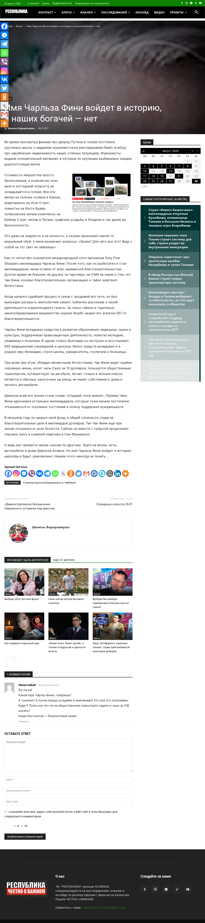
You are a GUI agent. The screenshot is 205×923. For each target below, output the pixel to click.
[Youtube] (200, 3)
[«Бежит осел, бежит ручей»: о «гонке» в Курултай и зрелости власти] (68, 626)
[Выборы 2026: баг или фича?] (24, 582)
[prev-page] (6, 659)
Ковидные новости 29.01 (115, 504)
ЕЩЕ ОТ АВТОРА (63, 560)
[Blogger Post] (109, 473)
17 (144, 176)
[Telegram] (191, 3)
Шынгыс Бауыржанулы (21, 128)
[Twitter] (78, 473)
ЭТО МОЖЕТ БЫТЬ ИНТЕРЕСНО (27, 560)
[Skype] (102, 473)
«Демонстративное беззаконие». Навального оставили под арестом (29, 506)
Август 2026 (171, 151)
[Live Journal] (62, 473)
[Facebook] (182, 3)
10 (144, 171)
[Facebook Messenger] (23, 473)
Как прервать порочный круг (21, 643)
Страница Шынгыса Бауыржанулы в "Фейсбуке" (49, 482)
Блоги (19, 26)
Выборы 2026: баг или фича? (21, 599)
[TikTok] (195, 3)
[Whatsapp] (55, 473)
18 (153, 176)
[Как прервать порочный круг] (24, 626)
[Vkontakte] (39, 473)
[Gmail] (86, 473)
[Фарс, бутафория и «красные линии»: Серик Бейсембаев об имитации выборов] (113, 626)
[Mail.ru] (94, 473)
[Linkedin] (117, 473)
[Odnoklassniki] (70, 473)
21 (179, 176)
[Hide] (1, 131)
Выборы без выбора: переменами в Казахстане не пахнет (111, 603)
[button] (197, 12)
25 (153, 181)
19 (162, 176)
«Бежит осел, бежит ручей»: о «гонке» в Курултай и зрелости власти (67, 647)
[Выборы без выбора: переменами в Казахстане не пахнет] (113, 582)
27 (170, 181)
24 (144, 181)
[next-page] (13, 659)
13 (170, 171)
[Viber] (31, 473)
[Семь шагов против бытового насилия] (68, 582)
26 (162, 181)
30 (196, 181)
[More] (125, 473)
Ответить (23, 721)
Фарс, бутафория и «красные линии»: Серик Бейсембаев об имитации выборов (111, 647)
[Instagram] (186, 3)
